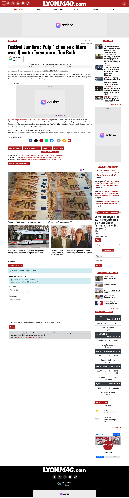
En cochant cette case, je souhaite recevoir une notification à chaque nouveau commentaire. (36, 323)
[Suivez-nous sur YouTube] (69, 478)
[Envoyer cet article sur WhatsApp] (46, 140)
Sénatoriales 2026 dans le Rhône (112, 292)
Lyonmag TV (112, 10)
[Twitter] (12, 3)
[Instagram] (17, 3)
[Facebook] (7, 3)
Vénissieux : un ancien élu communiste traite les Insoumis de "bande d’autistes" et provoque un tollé (112, 60)
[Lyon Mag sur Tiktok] (75, 478)
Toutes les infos (115, 104)
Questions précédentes (100, 245)
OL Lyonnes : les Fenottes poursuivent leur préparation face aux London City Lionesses (112, 82)
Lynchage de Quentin (110, 303)
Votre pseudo (13, 286)
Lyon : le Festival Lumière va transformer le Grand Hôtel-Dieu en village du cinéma (44, 155)
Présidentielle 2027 (110, 284)
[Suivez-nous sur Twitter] (59, 478)
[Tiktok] (27, 3)
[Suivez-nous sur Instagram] (64, 478)
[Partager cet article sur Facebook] (30, 140)
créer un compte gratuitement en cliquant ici (30, 337)
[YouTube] (22, 3)
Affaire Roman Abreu (110, 278)
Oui (97, 231)
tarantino (47, 148)
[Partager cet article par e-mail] (64, 140)
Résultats (119, 245)
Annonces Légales (57, 10)
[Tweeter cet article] (36, 140)
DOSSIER (106, 276)
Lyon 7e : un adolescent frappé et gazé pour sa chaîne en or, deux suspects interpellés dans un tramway (107, 193)
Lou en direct (107, 86)
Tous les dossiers (115, 308)
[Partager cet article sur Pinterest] (41, 140)
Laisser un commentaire (15, 265)
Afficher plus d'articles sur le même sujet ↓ (19, 163)
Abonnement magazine (20, 10)
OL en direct (107, 77)
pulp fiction (59, 148)
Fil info (39, 10)
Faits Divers (94, 10)
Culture (12, 41)
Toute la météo (115, 427)
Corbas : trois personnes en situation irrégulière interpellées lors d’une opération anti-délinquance (111, 71)
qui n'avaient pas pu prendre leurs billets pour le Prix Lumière (29, 120)
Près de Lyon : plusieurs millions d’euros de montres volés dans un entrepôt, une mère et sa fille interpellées (107, 183)
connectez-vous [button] (27, 293)
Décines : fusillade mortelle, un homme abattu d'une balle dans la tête (107, 203)
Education (106, 45)
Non (97, 234)
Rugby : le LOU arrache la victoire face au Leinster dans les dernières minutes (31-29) (112, 91)
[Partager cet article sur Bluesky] (52, 140)
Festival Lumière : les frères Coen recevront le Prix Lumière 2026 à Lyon (40, 158)
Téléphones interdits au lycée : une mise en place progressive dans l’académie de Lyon (112, 49)
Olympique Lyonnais (110, 297)
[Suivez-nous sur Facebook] (108, 446)
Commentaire (13, 296)
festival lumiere (15, 148)
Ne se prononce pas (101, 236)
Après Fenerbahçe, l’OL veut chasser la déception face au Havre (112, 100)
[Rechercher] (124, 4)
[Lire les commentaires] (69, 140)
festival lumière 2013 (32, 148)
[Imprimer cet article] (59, 140)
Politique (76, 10)
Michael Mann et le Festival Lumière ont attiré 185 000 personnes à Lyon (41, 160)
